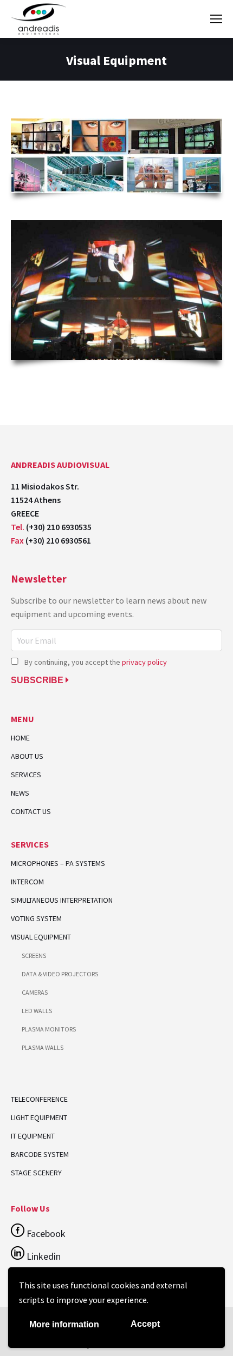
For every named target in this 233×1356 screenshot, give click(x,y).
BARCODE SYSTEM (40, 1154)
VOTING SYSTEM (36, 919)
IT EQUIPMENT (33, 1136)
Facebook (45, 1233)
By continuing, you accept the (95, 662)
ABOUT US (27, 756)
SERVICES (26, 775)
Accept (145, 1323)
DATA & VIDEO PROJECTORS (60, 974)
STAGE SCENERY (36, 1173)
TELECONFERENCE (39, 1099)
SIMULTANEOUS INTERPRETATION (62, 900)
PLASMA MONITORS (49, 1029)
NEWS (20, 793)
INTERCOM (27, 882)
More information (64, 1324)
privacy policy (144, 662)
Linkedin (42, 1256)
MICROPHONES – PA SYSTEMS (58, 863)
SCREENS (34, 955)
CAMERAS (35, 992)
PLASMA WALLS (42, 1047)
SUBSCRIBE (38, 680)
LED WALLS (37, 1011)
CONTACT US (31, 812)
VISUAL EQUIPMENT (41, 937)
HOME (20, 738)
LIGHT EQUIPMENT (39, 1117)
